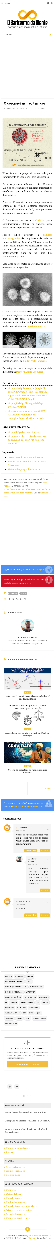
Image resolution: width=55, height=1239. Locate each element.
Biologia (13, 593)
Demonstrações (36, 987)
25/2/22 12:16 (20, 904)
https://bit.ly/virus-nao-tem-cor (24, 432)
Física (23, 593)
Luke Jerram (19, 311)
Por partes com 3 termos (18, 1218)
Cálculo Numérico (12, 1013)
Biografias (9, 1007)
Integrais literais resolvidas (19, 1210)
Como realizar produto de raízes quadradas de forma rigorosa (26, 1130)
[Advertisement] (27, 69)
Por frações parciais (15, 1202)
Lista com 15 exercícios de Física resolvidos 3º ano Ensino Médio (27, 697)
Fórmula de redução (15, 1214)
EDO (24, 1013)
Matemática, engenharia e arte (24, 469)
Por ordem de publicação (18, 1148)
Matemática (30, 992)
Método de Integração (13, 992)
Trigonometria (30, 997)
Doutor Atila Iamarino (35, 361)
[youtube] (48, 3)
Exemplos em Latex (15, 1171)
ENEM (28, 1018)
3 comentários (38, 108)
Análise (45, 1002)
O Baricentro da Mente (40, 1236)
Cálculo (8, 976)
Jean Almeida (24, 901)
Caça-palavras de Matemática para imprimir (25, 1112)
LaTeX (31, 1013)
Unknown (23, 828)
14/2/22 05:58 (32, 864)
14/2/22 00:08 (20, 831)
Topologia (9, 1018)
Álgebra (30, 976)
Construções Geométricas (15, 987)
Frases (19, 1018)
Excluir (44, 850)
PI (6, 1002)
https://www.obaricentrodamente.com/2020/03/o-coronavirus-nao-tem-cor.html (27, 440)
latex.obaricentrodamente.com (27, 806)
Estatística (33, 1007)
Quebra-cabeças (26, 1002)
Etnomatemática (39, 1018)
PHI (38, 1002)
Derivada (13, 1002)
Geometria (19, 976)
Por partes (11, 1190)
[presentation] (46, 184)
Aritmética (21, 1007)
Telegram (40, 569)
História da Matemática (14, 981)
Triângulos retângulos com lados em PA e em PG (27, 1121)
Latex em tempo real (15, 1167)
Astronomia (43, 997)
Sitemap (10, 1152)
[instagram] (52, 3)
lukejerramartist (36, 326)
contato (7, 583)
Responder (31, 850)
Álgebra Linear (11, 1023)
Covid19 (39, 220)
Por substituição (14, 1198)
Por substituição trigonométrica (21, 1206)
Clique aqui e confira (27, 1064)
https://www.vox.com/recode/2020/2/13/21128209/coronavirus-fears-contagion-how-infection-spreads (27, 415)
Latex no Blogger (14, 1175)
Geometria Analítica (13, 997)
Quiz (38, 1013)
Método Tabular (13, 1194)
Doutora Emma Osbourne (29, 372)
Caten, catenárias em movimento (25, 457)
